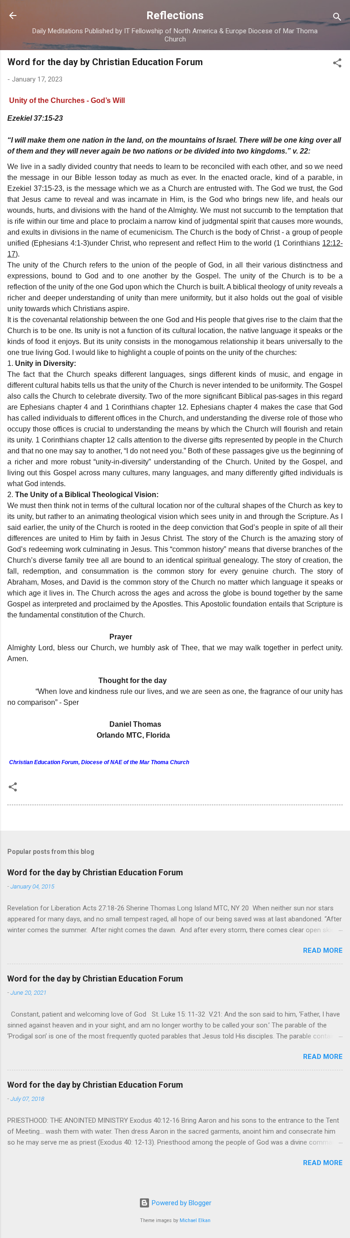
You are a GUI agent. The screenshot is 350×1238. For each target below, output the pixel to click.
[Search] (337, 18)
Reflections (175, 15)
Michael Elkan (195, 1220)
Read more (323, 950)
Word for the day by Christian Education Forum (95, 872)
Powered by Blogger (180, 1203)
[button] (337, 64)
